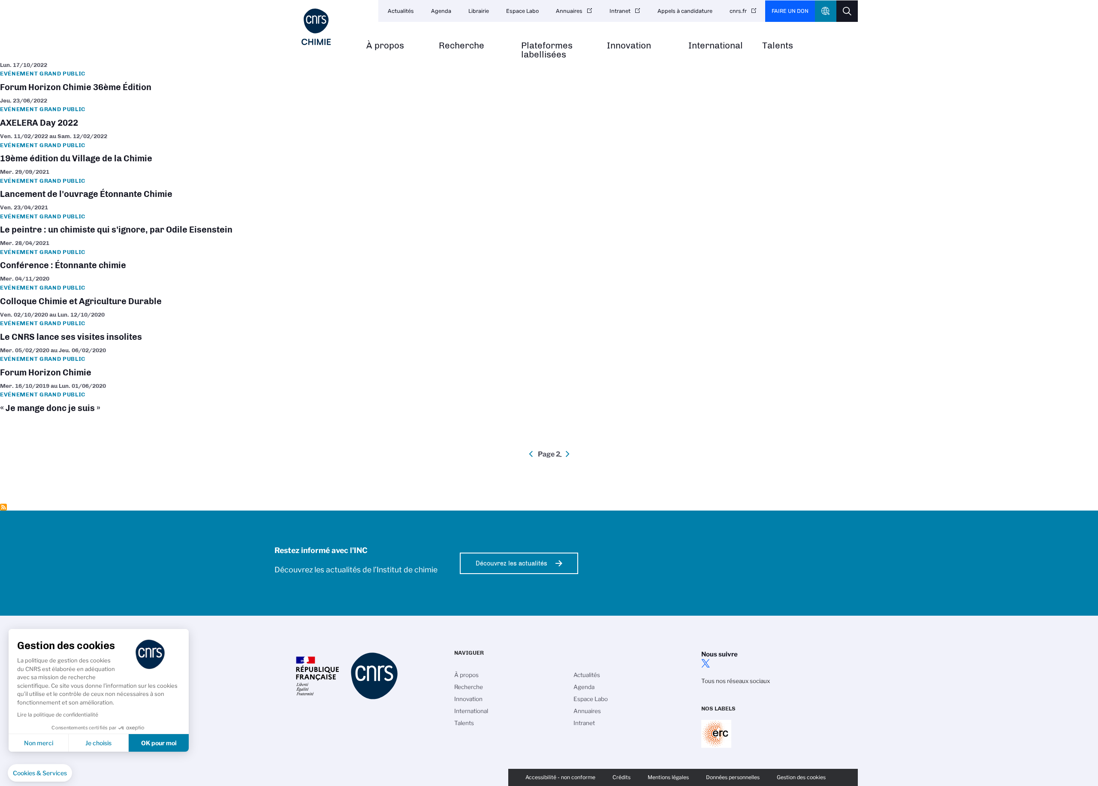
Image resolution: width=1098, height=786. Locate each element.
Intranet (619, 11)
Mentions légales (668, 777)
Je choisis (98, 743)
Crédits (621, 777)
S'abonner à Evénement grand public (3, 507)
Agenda (441, 11)
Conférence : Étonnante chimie (549, 255)
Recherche (461, 45)
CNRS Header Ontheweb (825, 11)
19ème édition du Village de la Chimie (549, 148)
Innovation (629, 45)
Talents (777, 45)
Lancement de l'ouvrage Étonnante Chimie (549, 184)
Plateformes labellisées (547, 50)
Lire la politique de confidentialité (57, 714)
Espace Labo (522, 11)
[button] (40, 773)
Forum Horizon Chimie (549, 362)
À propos (385, 45)
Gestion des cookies (801, 777)
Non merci (38, 743)
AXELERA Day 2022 (549, 112)
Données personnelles (733, 777)
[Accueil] (316, 27)
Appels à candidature (685, 11)
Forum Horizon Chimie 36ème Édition (549, 77)
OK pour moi (159, 743)
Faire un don (790, 11)
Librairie (478, 11)
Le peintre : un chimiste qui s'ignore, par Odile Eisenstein (549, 219)
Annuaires (569, 11)
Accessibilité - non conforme (560, 777)
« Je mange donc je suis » (549, 398)
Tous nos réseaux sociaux (735, 680)
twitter (705, 663)
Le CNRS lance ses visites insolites (549, 327)
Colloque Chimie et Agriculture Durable (549, 290)
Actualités (401, 11)
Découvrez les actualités (511, 563)
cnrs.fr (738, 11)
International (715, 45)
